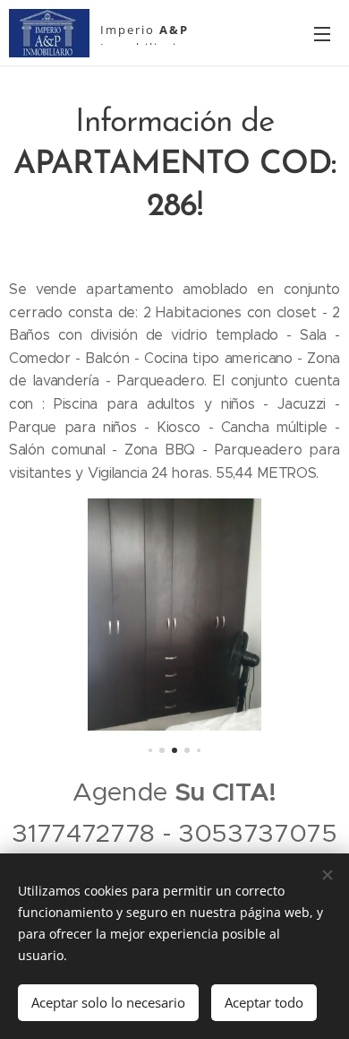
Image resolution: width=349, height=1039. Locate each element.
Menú (322, 33)
